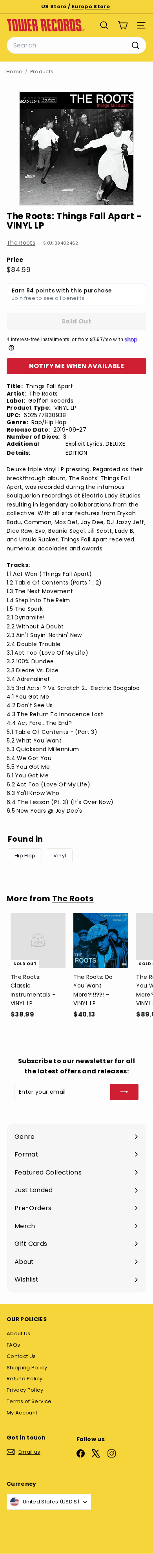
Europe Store (91, 6)
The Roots (21, 243)
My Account (22, 1412)
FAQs (13, 1345)
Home (14, 71)
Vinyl (59, 855)
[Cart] (122, 25)
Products (42, 71)
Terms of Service (29, 1401)
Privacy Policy (25, 1390)
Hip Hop (25, 855)
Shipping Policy (27, 1367)
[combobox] (76, 45)
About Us (19, 1333)
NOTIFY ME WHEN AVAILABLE (76, 365)
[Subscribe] (124, 1092)
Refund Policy (25, 1378)
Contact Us (21, 1356)
